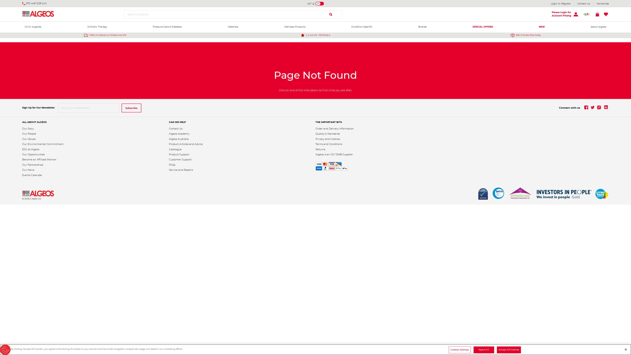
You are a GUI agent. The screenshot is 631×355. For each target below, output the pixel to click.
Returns (320, 149)
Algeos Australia (179, 139)
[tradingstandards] (520, 194)
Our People (29, 134)
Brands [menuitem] (422, 27)
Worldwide (602, 4)
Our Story (28, 129)
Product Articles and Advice (186, 144)
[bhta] (498, 194)
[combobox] (233, 14)
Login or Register (561, 4)
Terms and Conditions (329, 144)
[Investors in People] (564, 194)
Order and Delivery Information (335, 129)
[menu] (315, 27)
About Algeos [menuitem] (598, 27)
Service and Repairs (181, 170)
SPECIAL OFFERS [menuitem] (483, 27)
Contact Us (583, 4)
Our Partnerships (32, 165)
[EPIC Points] (587, 14)
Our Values (28, 139)
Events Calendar (32, 175)
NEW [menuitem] (542, 27)
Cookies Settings (460, 350)
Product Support (179, 154)
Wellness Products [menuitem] (294, 27)
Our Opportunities (33, 154)
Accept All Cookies (509, 350)
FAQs (172, 165)
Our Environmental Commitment (42, 144)
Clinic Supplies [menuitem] (33, 27)
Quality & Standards (328, 134)
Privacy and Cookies (328, 139)
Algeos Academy (179, 134)
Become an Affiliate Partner (39, 159)
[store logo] (42, 14)
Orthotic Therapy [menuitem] (97, 27)
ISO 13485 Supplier (342, 154)
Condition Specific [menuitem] (361, 27)
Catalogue (175, 149)
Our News (28, 170)
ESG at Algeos (30, 149)
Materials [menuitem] (233, 27)
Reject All (484, 350)
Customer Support (180, 159)
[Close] (625, 349)
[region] (315, 349)
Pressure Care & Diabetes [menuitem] (167, 27)
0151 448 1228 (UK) (36, 3)
